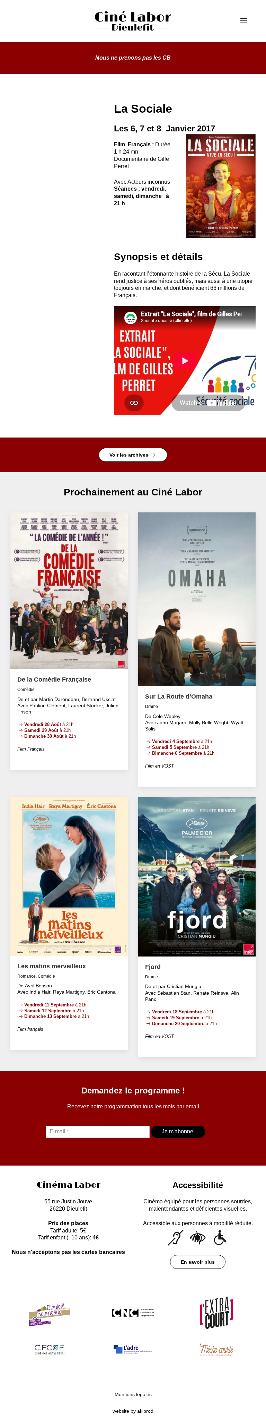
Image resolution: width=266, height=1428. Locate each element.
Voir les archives (129, 455)
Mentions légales (133, 1394)
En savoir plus (198, 1262)
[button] (246, 21)
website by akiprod (133, 1411)
